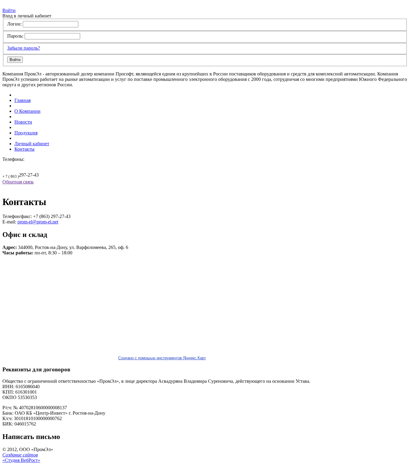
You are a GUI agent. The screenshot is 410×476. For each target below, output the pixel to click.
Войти (9, 10)
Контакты (24, 149)
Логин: (14, 23)
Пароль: (15, 35)
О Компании (27, 111)
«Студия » (21, 457)
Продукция (26, 132)
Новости (23, 121)
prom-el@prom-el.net (37, 221)
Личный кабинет (31, 143)
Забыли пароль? (23, 48)
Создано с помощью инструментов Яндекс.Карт (162, 358)
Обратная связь (18, 181)
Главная (22, 100)
